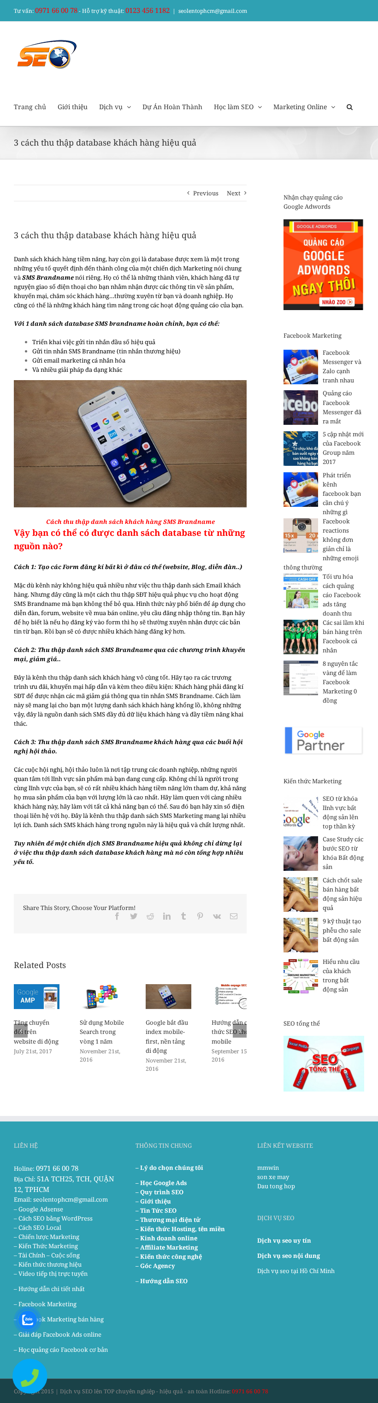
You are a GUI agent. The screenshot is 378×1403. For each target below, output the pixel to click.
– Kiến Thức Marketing (46, 1246)
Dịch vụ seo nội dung (288, 1255)
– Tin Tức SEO (156, 1210)
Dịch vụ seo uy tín (284, 1240)
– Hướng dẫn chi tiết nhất (49, 1289)
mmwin (268, 1167)
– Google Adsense (38, 1209)
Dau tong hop (276, 1186)
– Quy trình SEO (159, 1192)
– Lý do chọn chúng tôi (169, 1167)
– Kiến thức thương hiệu (48, 1264)
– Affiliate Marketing (167, 1247)
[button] (350, 106)
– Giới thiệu (153, 1201)
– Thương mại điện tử (168, 1219)
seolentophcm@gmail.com (212, 11)
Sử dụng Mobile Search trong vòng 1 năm (102, 1031)
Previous (206, 193)
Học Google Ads (163, 1183)
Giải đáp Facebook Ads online (59, 1334)
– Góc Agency (155, 1266)
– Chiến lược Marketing (46, 1237)
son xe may (273, 1177)
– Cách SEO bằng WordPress (53, 1218)
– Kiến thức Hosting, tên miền (180, 1229)
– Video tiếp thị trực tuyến (51, 1273)
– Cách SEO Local (37, 1227)
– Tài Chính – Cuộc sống (47, 1255)
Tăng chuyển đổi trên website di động (36, 1031)
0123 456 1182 (147, 10)
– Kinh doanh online (166, 1238)
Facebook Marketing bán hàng (61, 1319)
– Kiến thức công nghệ (169, 1256)
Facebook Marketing (47, 1304)
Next (234, 193)
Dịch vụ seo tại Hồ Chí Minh (296, 1271)
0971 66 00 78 (56, 10)
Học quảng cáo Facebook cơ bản (63, 1349)
